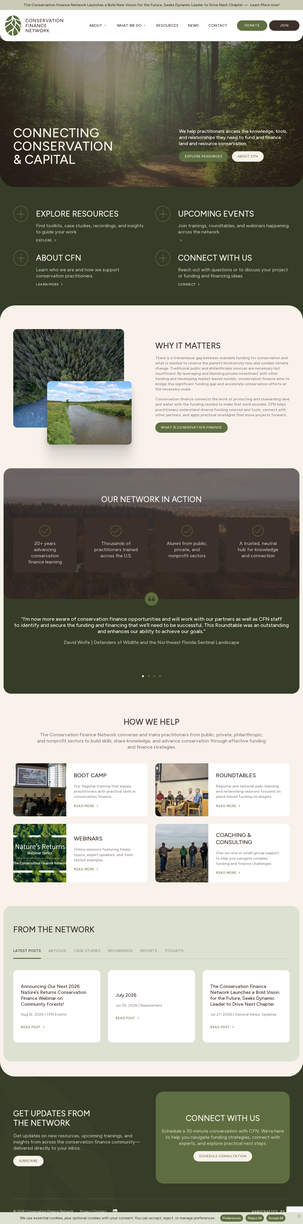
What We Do (129, 25)
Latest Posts (27, 950)
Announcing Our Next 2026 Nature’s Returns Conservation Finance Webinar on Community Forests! (53, 995)
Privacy (85, 1211)
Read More (84, 806)
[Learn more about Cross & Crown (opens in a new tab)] (271, 1211)
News (193, 25)
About (95, 25)
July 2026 (126, 995)
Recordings (120, 950)
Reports (148, 950)
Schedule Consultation (222, 1156)
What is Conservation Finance (191, 427)
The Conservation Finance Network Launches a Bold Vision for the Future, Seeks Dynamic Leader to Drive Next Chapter (244, 995)
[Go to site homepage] (34, 25)
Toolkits (174, 950)
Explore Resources (203, 156)
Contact (217, 25)
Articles (57, 950)
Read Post (31, 1027)
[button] (143, 676)
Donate (252, 25)
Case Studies (87, 950)
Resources (167, 25)
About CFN (248, 156)
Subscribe (28, 1161)
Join (284, 25)
